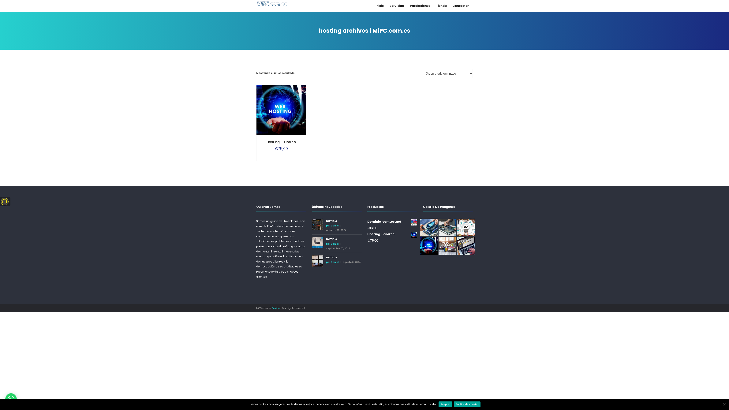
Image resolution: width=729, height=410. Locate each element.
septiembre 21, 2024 (338, 248)
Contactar (460, 6)
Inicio (380, 6)
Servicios (397, 6)
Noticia (331, 221)
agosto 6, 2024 (352, 262)
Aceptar (445, 404)
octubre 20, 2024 (336, 230)
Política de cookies (467, 404)
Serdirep (276, 308)
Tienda (441, 6)
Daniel (335, 226)
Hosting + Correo (281, 142)
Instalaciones (419, 6)
